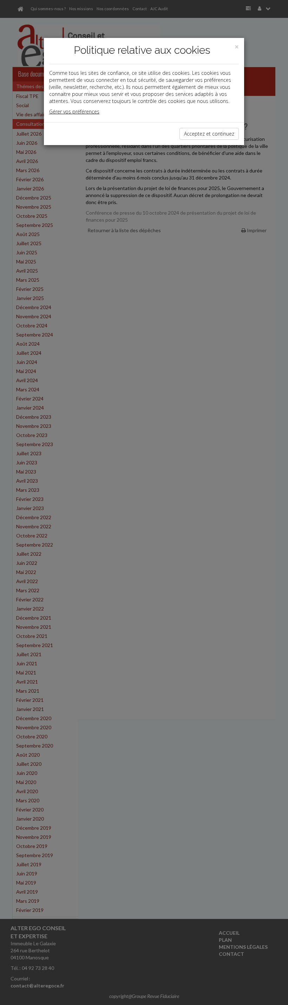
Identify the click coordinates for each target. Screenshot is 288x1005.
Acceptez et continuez (209, 133)
